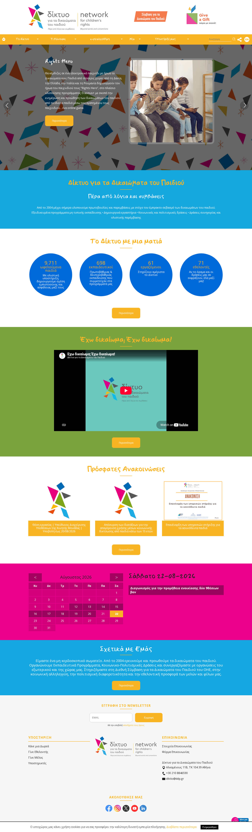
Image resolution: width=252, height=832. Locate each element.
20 (89, 614)
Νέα (132, 39)
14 (103, 607)
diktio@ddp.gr (174, 779)
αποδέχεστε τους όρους (133, 725)
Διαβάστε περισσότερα (181, 827)
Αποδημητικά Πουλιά (109, 61)
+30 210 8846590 (176, 773)
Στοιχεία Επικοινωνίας (177, 746)
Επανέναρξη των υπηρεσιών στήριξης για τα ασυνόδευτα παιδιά (193, 526)
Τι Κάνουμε (58, 39)
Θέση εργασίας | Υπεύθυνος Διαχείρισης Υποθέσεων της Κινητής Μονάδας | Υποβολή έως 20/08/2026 (59, 528)
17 (48, 614)
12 (75, 607)
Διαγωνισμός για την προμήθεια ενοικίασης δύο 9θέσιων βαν (174, 590)
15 (116, 607)
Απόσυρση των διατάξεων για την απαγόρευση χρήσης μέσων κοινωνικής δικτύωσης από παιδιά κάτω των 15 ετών (126, 528)
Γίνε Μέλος (35, 757)
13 (89, 607)
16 (35, 614)
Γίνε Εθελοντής (38, 752)
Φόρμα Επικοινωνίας (175, 752)
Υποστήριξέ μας (165, 39)
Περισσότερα (97, 116)
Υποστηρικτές (37, 763)
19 (75, 614)
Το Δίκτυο (22, 39)
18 (62, 614)
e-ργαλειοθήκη (100, 39)
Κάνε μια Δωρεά (38, 746)
